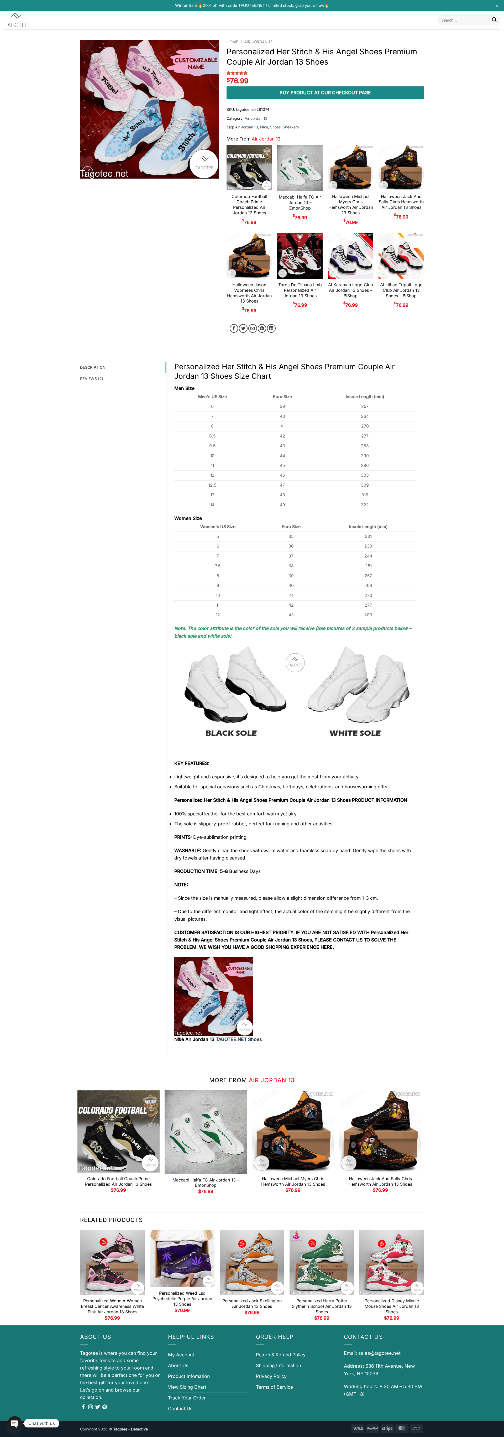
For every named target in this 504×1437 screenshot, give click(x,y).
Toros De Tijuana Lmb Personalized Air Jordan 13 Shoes (300, 290)
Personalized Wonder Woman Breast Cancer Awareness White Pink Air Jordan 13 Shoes (112, 1306)
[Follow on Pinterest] (104, 1407)
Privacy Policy (271, 1376)
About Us (178, 1365)
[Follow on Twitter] (97, 1407)
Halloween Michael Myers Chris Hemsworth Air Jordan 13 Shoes (350, 204)
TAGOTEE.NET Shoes (239, 1039)
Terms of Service (274, 1387)
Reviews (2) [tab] (91, 378)
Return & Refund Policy (281, 1354)
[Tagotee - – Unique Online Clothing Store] (30, 20)
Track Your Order (187, 1397)
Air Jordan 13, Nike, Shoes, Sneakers (267, 127)
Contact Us (180, 1408)
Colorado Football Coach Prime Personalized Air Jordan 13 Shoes (249, 204)
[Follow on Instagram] (90, 1407)
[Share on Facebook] (234, 328)
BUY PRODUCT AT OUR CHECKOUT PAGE (325, 92)
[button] (87, 172)
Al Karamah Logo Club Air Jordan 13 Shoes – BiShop (350, 290)
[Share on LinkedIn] (271, 328)
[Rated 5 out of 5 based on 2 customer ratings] (325, 73)
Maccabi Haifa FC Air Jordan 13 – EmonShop (300, 202)
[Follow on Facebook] (83, 1407)
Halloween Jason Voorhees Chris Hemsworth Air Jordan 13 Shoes (249, 293)
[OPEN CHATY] (15, 1423)
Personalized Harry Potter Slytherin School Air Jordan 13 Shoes (322, 1306)
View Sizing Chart (187, 1387)
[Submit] (494, 20)
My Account (181, 1354)
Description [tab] (93, 367)
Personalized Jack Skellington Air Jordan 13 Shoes (252, 1303)
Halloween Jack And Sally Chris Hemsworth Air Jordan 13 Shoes (401, 202)
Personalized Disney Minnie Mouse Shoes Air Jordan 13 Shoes (392, 1306)
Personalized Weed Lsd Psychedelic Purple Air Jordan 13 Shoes (182, 1298)
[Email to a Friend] (252, 328)
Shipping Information (278, 1365)
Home (232, 42)
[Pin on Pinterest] (262, 328)
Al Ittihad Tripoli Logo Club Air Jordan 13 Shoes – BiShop (401, 290)
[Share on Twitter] (243, 328)
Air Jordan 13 (258, 42)
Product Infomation (189, 1376)
